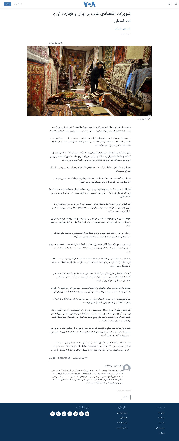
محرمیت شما (160, 428)
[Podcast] (58, 413)
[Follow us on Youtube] (75, 413)
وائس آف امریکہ (121, 428)
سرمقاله (162, 433)
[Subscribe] (52, 413)
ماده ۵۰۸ (162, 423)
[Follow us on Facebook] (87, 413)
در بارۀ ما (161, 418)
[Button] (56, 43)
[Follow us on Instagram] (69, 413)
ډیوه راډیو (123, 418)
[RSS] (64, 413)
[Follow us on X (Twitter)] (81, 413)
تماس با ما (161, 413)
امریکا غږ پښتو (17, 4)
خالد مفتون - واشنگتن (123, 29)
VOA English (122, 423)
